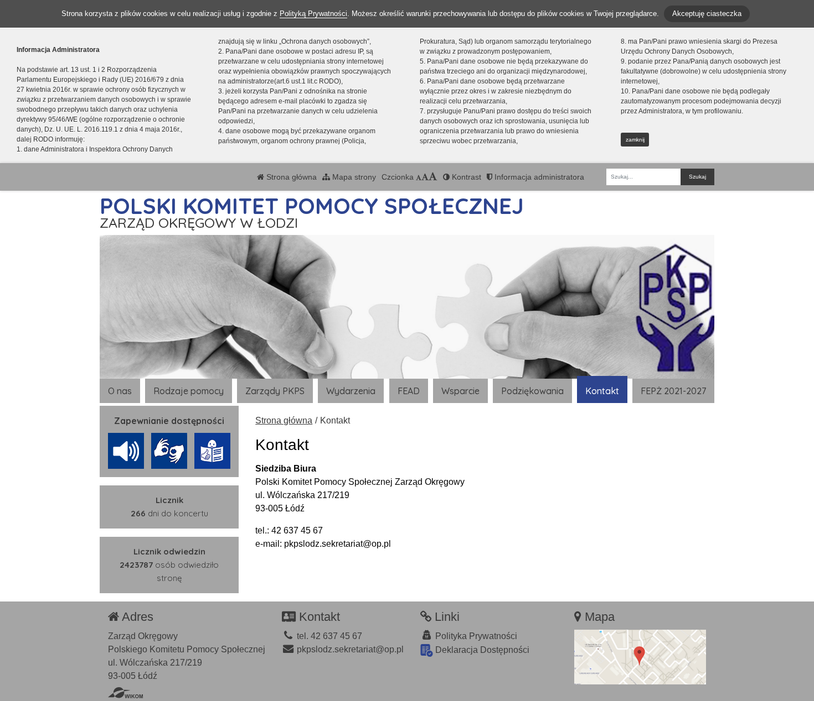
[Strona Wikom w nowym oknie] (125, 692)
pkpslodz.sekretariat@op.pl (349, 649)
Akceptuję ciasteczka (706, 13)
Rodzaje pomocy (188, 390)
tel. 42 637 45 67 (328, 636)
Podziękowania (532, 390)
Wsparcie (460, 390)
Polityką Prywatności (313, 13)
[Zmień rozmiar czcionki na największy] (433, 176)
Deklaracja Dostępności (481, 650)
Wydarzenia (350, 390)
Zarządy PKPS (275, 390)
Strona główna (290, 176)
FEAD (409, 390)
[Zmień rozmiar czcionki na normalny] (418, 176)
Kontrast (465, 176)
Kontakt (602, 390)
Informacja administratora (538, 176)
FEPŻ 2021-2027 (673, 390)
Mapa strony (353, 176)
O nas (120, 390)
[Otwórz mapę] (640, 656)
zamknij (635, 140)
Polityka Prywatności (475, 636)
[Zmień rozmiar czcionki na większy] (425, 176)
